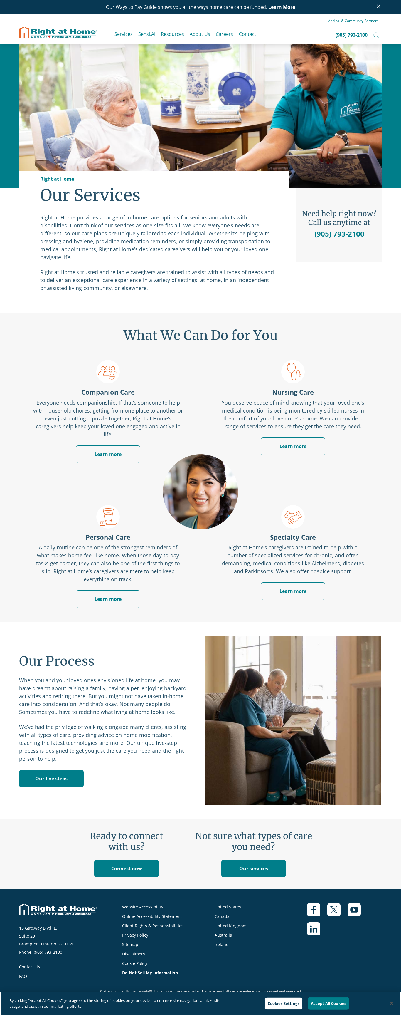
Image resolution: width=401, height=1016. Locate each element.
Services (123, 34)
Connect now (126, 868)
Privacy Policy (135, 935)
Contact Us (29, 967)
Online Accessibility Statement (152, 916)
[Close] (391, 1003)
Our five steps (51, 778)
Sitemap (130, 944)
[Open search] (376, 35)
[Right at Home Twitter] (337, 912)
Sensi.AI (146, 34)
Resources (172, 34)
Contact (247, 34)
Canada (222, 916)
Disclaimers (133, 954)
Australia (223, 935)
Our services (253, 868)
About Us (200, 34)
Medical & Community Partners (352, 20)
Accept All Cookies (328, 1003)
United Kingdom (231, 925)
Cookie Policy (134, 963)
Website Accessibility (142, 907)
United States (228, 907)
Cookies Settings (283, 1003)
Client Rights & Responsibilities (152, 925)
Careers (224, 34)
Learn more (292, 446)
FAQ (23, 976)
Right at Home (57, 179)
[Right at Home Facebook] (317, 912)
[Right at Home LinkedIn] (317, 931)
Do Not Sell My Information (150, 972)
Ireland (222, 944)
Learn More (281, 7)
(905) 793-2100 (352, 35)
